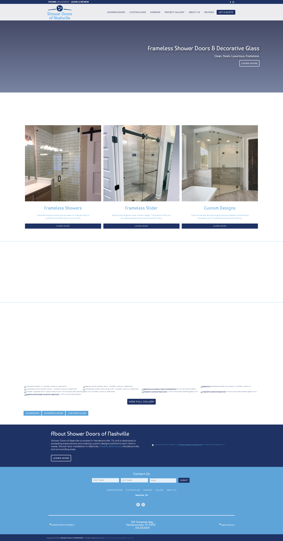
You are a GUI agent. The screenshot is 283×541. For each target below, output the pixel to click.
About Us (194, 12)
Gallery (159, 490)
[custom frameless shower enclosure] (230, 387)
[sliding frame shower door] (141, 387)
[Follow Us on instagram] (143, 505)
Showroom (32, 413)
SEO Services (129, 538)
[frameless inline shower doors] (53, 389)
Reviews (209, 12)
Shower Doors (116, 12)
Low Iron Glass (77, 413)
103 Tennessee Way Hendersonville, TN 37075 (141, 523)
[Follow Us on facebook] (138, 505)
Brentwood (115, 446)
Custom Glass (137, 12)
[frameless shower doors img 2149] (112, 389)
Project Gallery (174, 12)
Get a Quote (226, 12)
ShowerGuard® (53, 413)
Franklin (103, 446)
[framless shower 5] (53, 387)
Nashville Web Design (114, 538)
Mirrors (155, 12)
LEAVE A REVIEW (80, 2)
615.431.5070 (63, 2)
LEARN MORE (63, 226)
